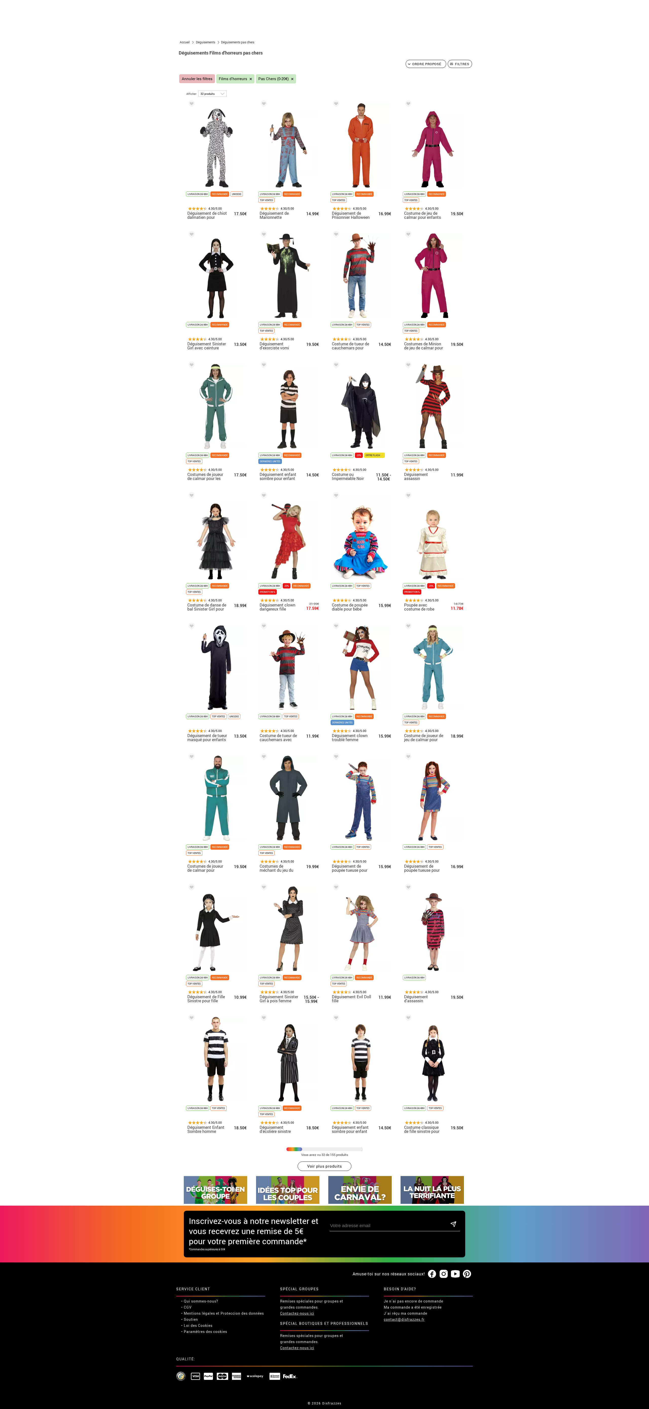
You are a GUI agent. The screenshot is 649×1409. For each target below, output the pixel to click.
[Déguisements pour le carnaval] (360, 1202)
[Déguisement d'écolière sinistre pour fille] (262, 1018)
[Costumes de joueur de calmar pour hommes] (190, 757)
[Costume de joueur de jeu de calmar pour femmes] (407, 627)
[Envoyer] (453, 1224)
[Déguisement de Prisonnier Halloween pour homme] (335, 104)
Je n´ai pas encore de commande (413, 1301)
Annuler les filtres (197, 79)
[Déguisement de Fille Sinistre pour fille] (190, 888)
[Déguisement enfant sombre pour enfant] (262, 365)
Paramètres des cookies (205, 1331)
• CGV (186, 1307)
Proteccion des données (242, 1313)
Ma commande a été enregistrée (413, 1307)
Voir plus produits (324, 1166)
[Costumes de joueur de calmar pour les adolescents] (190, 365)
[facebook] (432, 1274)
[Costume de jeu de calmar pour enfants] (407, 104)
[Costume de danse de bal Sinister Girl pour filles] (190, 496)
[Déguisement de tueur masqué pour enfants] (190, 627)
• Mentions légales (198, 1313)
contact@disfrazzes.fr (404, 1319)
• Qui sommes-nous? (199, 1301)
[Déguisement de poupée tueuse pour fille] (407, 757)
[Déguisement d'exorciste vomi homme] (262, 235)
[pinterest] (467, 1274)
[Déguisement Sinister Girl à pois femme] (262, 888)
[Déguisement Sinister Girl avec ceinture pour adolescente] (190, 235)
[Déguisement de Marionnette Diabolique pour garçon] (262, 104)
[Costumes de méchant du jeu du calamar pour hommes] (262, 757)
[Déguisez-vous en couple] (287, 1202)
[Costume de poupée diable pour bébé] (335, 496)
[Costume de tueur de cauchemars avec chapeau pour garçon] (262, 627)
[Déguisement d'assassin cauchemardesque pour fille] (407, 888)
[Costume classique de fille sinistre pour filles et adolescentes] (407, 1018)
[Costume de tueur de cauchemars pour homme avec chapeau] (335, 235)
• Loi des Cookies (196, 1325)
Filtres (462, 64)
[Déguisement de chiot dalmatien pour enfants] (190, 104)
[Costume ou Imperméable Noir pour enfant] (335, 365)
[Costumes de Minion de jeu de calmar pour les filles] (407, 235)
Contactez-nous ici (297, 1313)
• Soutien (189, 1319)
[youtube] (455, 1274)
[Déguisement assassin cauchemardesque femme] (407, 365)
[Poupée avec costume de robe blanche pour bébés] (407, 496)
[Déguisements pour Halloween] (432, 1202)
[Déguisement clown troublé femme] (335, 627)
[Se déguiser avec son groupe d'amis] (215, 1202)
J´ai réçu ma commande (405, 1313)
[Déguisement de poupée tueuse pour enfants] (335, 757)
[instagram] (444, 1274)
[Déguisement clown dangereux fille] (262, 496)
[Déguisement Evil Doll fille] (335, 888)
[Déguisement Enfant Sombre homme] (190, 1018)
